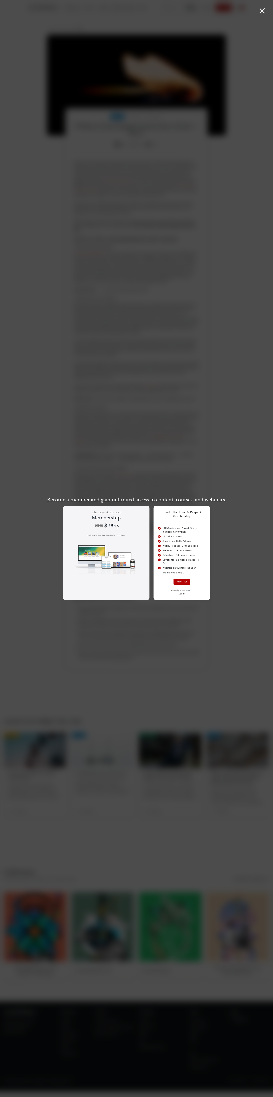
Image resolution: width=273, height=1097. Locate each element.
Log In (181, 593)
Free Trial (182, 581)
